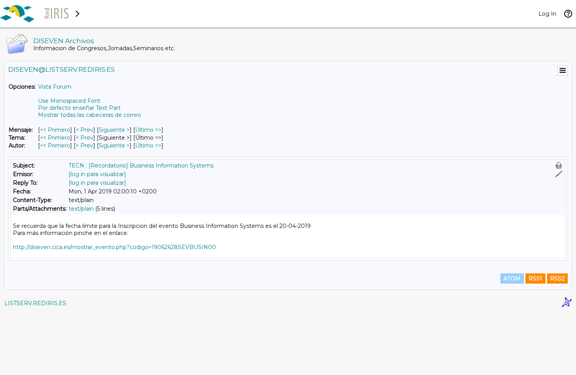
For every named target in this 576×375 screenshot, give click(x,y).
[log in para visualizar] (97, 174)
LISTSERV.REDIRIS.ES (35, 303)
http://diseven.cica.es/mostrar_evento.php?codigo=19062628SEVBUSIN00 (114, 247)
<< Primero (55, 129)
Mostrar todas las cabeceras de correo (89, 114)
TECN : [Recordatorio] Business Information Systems (141, 165)
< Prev (84, 129)
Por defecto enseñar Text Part (79, 107)
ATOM (512, 278)
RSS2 (557, 278)
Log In (547, 13)
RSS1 (535, 278)
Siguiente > (114, 129)
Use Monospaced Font (69, 100)
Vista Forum (54, 86)
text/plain (81, 208)
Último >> (148, 129)
